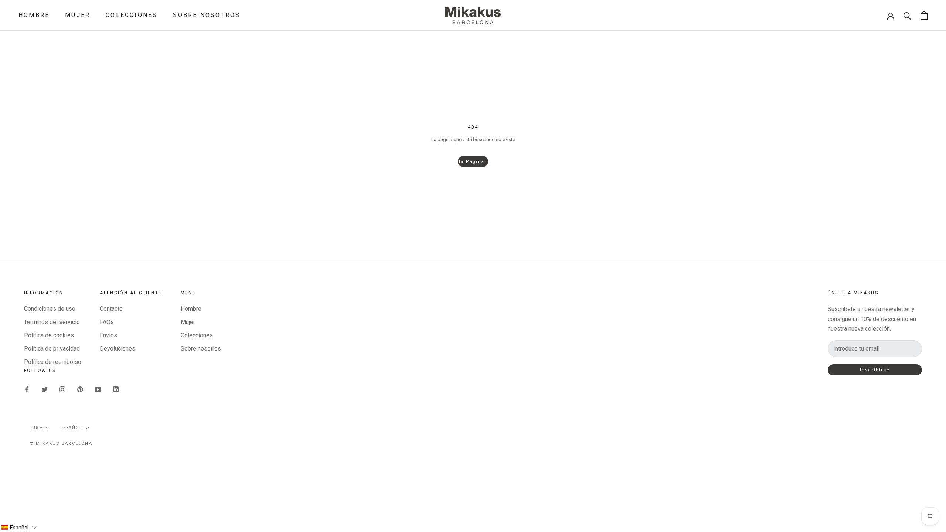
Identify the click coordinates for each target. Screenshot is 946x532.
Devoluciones (117, 348)
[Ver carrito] (924, 15)
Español (71, 428)
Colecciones (131, 14)
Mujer (77, 14)
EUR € (36, 428)
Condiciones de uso (49, 308)
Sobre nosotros (206, 14)
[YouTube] (98, 389)
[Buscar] (907, 15)
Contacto (111, 308)
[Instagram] (62, 389)
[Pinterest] (80, 389)
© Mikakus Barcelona (61, 443)
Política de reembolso (52, 361)
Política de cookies (49, 335)
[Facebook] (27, 389)
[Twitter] (45, 389)
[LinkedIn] (116, 389)
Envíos (108, 335)
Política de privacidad (52, 348)
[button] (19, 527)
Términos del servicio (52, 321)
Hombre (34, 14)
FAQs (107, 321)
